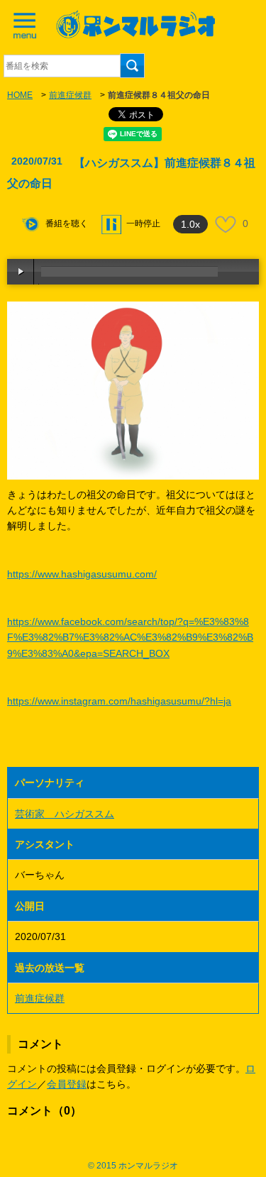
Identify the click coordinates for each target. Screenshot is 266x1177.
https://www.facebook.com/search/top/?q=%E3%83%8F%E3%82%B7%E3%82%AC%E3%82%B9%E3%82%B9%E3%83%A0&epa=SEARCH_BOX (130, 637)
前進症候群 (70, 95)
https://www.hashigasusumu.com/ (82, 574)
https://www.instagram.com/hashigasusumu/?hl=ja (119, 701)
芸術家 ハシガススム (64, 813)
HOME (20, 95)
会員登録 (67, 1084)
